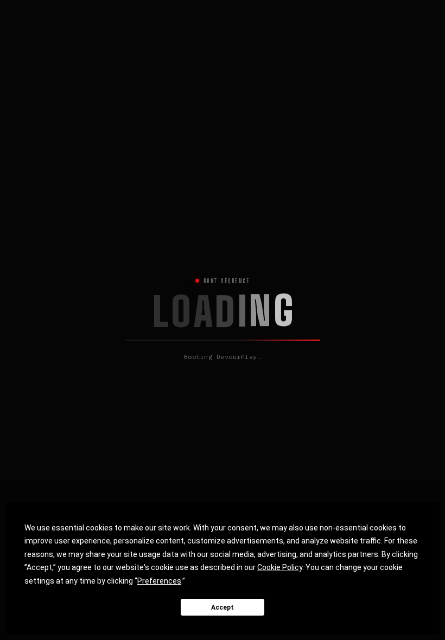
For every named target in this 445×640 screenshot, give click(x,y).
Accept (222, 607)
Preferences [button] (159, 581)
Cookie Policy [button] (279, 567)
